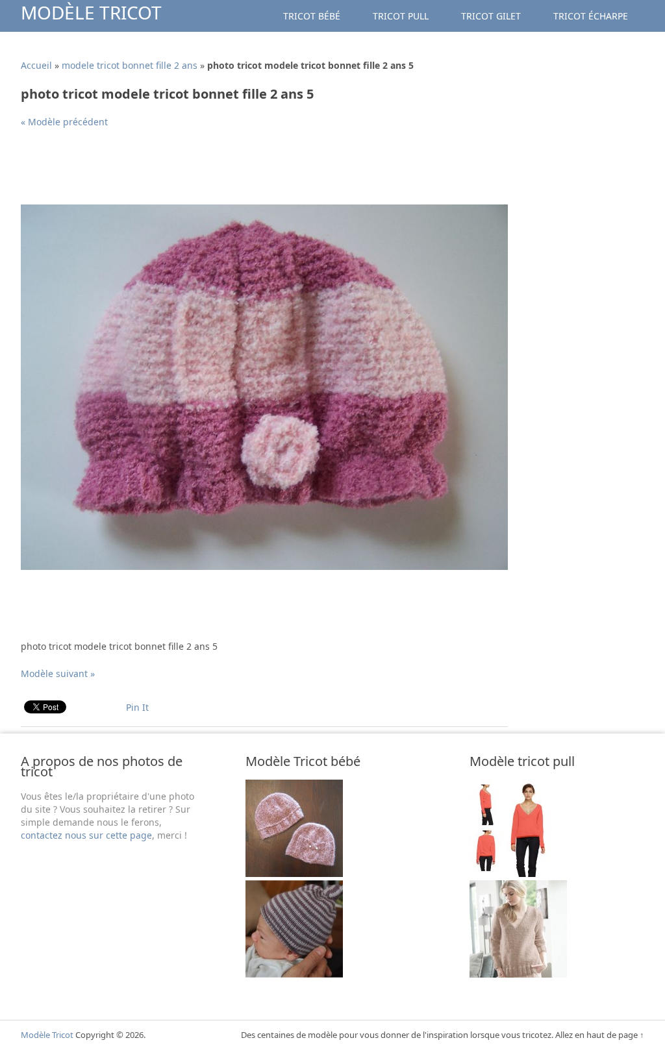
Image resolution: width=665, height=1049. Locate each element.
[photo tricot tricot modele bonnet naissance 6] (294, 974)
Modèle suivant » (58, 673)
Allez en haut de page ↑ (599, 1035)
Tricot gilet (491, 16)
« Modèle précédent (64, 122)
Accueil (36, 65)
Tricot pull (401, 16)
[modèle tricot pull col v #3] (518, 974)
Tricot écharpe (590, 16)
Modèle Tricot (91, 12)
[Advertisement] (257, 171)
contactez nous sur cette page (86, 835)
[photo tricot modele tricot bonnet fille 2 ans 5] (264, 566)
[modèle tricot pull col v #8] (518, 873)
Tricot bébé (311, 16)
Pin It (137, 707)
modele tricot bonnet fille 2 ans (129, 65)
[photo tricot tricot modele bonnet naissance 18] (294, 873)
